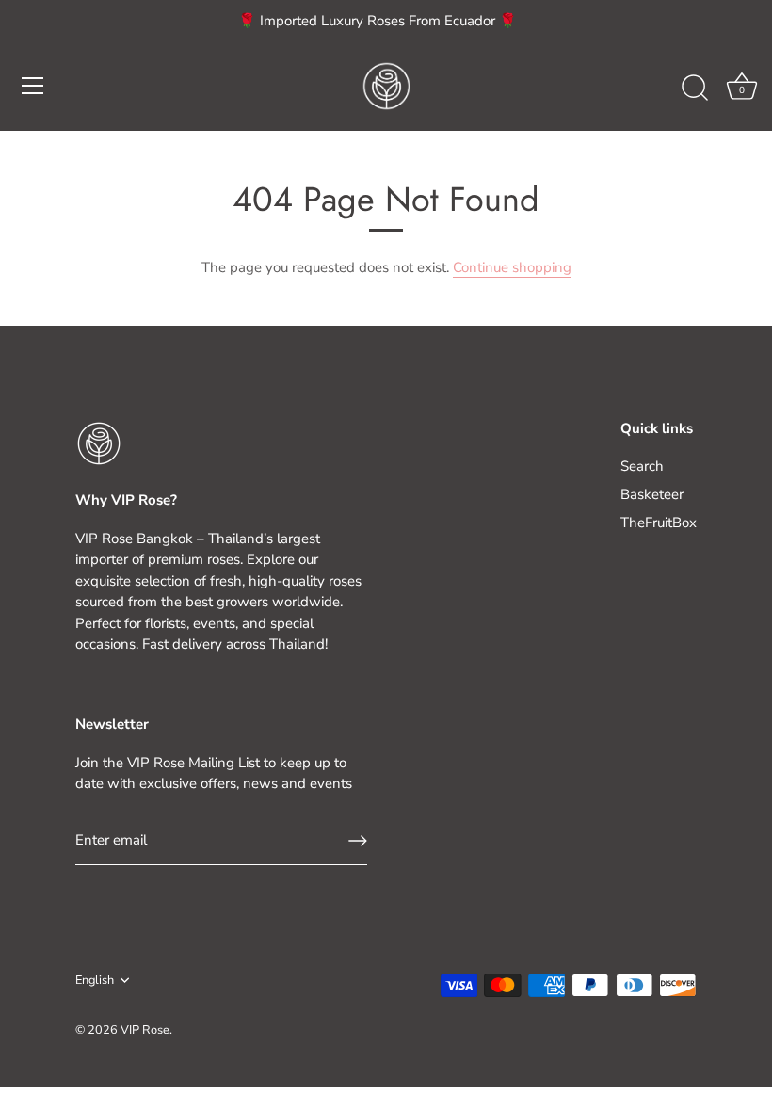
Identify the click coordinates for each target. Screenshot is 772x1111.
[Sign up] (357, 840)
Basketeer (652, 494)
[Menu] (33, 85)
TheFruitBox (658, 522)
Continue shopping (512, 267)
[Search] (695, 88)
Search (642, 466)
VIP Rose (145, 1030)
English (94, 981)
